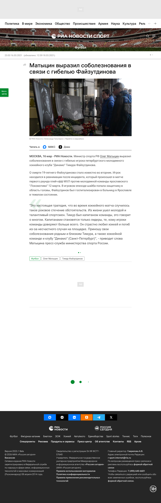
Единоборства (95, 436)
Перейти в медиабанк (74, 139)
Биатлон (47, 436)
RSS (129, 441)
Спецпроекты (27, 441)
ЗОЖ (57, 436)
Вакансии (10, 457)
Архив (137, 441)
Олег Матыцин (109, 156)
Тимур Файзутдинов (72, 258)
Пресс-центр (85, 441)
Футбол (35, 258)
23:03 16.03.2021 (13, 55)
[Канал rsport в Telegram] (99, 417)
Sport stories (112, 436)
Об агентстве (102, 441)
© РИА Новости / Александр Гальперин (46, 139)
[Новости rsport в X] (111, 417)
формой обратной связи (120, 481)
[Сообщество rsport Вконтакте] (74, 417)
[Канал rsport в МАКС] (50, 417)
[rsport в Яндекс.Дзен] (62, 417)
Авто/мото (79, 436)
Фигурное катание (30, 436)
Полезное (146, 436)
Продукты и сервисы (62, 441)
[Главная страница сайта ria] (70, 36)
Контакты (118, 441)
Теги (135, 436)
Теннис (126, 436)
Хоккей (67, 436)
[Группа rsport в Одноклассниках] (87, 417)
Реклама (43, 441)
